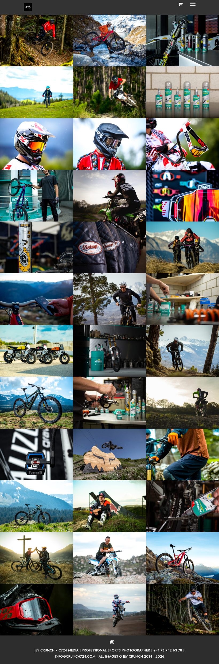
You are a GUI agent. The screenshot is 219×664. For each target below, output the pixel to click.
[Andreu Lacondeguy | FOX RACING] (109, 479)
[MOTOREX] (182, 65)
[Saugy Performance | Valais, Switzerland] (182, 272)
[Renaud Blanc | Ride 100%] (36, 168)
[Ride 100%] (182, 168)
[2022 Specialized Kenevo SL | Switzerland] (36, 427)
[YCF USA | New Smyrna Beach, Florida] (109, 116)
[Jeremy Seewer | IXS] (109, 168)
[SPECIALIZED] (109, 65)
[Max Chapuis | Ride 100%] (36, 634)
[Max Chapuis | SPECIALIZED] (109, 323)
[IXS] (36, 116)
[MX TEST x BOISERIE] (109, 220)
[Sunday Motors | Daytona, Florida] (36, 375)
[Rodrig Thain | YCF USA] (109, 582)
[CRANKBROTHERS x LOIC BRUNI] (36, 479)
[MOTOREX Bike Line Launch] (182, 116)
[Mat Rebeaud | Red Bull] (109, 530)
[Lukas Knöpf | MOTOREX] (36, 220)
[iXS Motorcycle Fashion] (109, 272)
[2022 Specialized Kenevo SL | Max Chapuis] (36, 65)
